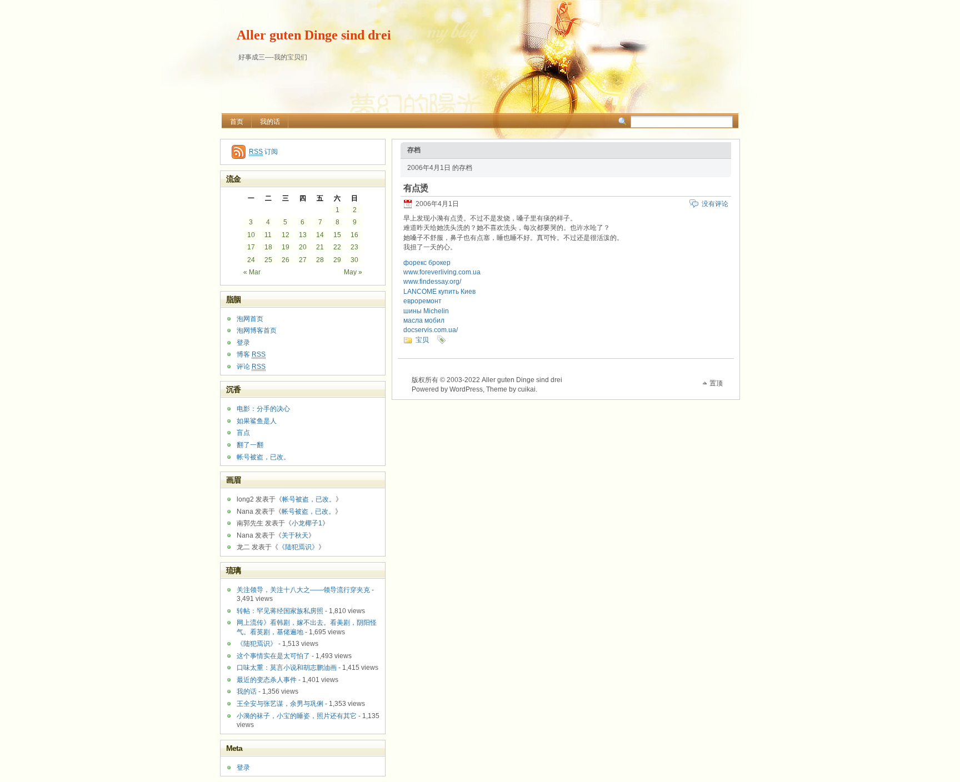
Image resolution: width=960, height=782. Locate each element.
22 (337, 247)
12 (285, 235)
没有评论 (715, 204)
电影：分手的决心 (263, 409)
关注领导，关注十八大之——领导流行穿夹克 (303, 590)
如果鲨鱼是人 (257, 421)
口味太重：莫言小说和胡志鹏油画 (287, 667)
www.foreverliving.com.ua (442, 272)
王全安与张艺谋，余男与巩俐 (280, 704)
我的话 (270, 122)
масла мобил (423, 320)
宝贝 (422, 340)
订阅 (263, 152)
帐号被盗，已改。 (263, 457)
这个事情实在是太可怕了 (273, 656)
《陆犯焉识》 (298, 547)
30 (354, 260)
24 (251, 260)
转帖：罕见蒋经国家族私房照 (280, 611)
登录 (243, 343)
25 (268, 260)
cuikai (527, 389)
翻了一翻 (250, 445)
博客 (251, 354)
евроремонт (422, 301)
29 (337, 260)
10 (251, 235)
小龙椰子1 (307, 523)
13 (303, 235)
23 (354, 247)
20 (303, 247)
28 (320, 260)
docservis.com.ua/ (430, 330)
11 (268, 235)
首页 (236, 122)
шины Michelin (426, 311)
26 (285, 260)
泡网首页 (250, 319)
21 (320, 247)
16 (354, 235)
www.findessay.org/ (432, 281)
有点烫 (415, 188)
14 (320, 235)
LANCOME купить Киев (439, 291)
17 (251, 247)
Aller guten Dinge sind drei (314, 35)
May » (353, 272)
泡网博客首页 (257, 330)
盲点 (243, 433)
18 (268, 247)
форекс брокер (427, 263)
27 (303, 260)
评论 (251, 366)
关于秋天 (295, 535)
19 (285, 247)
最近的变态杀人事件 (267, 680)
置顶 (716, 383)
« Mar (252, 272)
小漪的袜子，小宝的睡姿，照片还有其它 (297, 716)
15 (337, 235)
